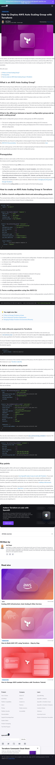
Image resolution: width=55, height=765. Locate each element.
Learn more (8, 523)
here (46, 143)
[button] (27, 534)
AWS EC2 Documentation (9, 143)
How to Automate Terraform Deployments (14, 317)
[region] (27, 757)
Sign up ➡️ (27, 3)
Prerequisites (5, 75)
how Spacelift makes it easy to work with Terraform (32, 476)
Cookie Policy (11, 758)
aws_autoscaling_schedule (37, 435)
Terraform (5, 11)
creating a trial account (45, 482)
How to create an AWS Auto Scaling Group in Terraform (17, 77)
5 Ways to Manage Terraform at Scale (13, 315)
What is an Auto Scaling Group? (10, 73)
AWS (3, 601)
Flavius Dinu (50, 22)
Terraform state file (16, 362)
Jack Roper (8, 21)
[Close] (52, 756)
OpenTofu (20, 488)
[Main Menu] (52, 6)
